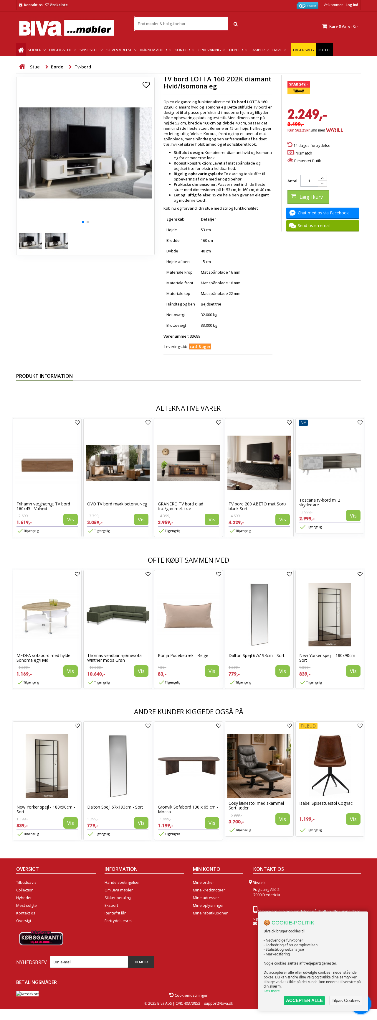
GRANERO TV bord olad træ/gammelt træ (180, 506)
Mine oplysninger (208, 905)
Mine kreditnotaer (209, 890)
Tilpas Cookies (346, 1000)
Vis (70, 519)
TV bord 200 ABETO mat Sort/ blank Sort (257, 506)
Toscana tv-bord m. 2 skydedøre (319, 502)
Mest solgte (26, 905)
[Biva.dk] (70, 28)
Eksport (111, 905)
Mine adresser (206, 897)
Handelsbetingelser (122, 882)
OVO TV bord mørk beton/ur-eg (117, 504)
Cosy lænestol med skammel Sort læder (256, 805)
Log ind (352, 4)
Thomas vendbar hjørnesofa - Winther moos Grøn (115, 658)
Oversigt (23, 920)
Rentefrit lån (116, 913)
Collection (25, 890)
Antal (292, 180)
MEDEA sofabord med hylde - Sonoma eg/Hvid (44, 658)
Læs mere (272, 990)
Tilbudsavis (26, 882)
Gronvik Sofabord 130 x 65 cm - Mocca (188, 809)
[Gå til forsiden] (22, 66)
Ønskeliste (59, 4)
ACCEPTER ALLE (304, 1000)
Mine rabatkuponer (210, 913)
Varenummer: (176, 336)
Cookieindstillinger (191, 995)
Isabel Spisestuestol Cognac (326, 803)
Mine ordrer (203, 882)
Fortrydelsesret (118, 920)
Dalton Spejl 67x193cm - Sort (257, 655)
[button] (83, 222)
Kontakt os (33, 4)
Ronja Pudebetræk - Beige (183, 655)
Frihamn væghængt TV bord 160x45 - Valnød (43, 506)
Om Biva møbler (119, 890)
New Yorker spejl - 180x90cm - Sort (328, 658)
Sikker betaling (118, 897)
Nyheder (24, 897)
